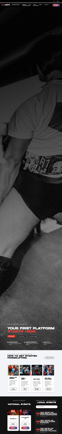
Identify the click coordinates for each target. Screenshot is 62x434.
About (34, 4)
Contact (46, 4)
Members (24, 4)
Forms (40, 4)
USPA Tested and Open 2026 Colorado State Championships (48, 413)
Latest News (36, 5)
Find (30, 4)
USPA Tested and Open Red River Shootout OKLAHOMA (48, 429)
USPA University (26, 5)
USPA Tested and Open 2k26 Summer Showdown (47, 421)
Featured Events (16, 4)
